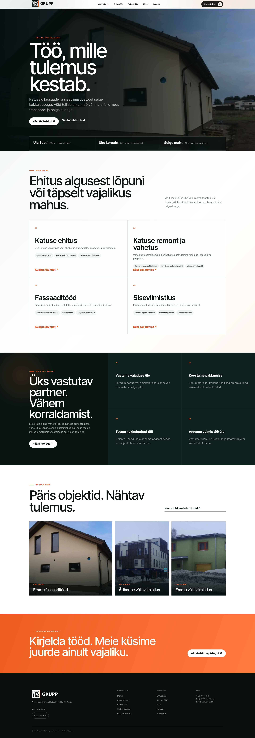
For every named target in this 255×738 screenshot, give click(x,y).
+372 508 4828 (38, 710)
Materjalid (103, 4)
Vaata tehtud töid (73, 120)
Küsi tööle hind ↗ (44, 121)
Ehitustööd (118, 4)
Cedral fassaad (123, 709)
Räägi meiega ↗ (43, 443)
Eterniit (120, 696)
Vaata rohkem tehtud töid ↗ (183, 508)
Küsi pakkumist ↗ (47, 269)
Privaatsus (161, 713)
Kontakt (156, 4)
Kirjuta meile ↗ (40, 715)
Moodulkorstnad (124, 713)
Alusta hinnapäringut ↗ (206, 653)
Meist (145, 4)
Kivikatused (122, 705)
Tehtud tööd (133, 4)
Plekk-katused (123, 700)
